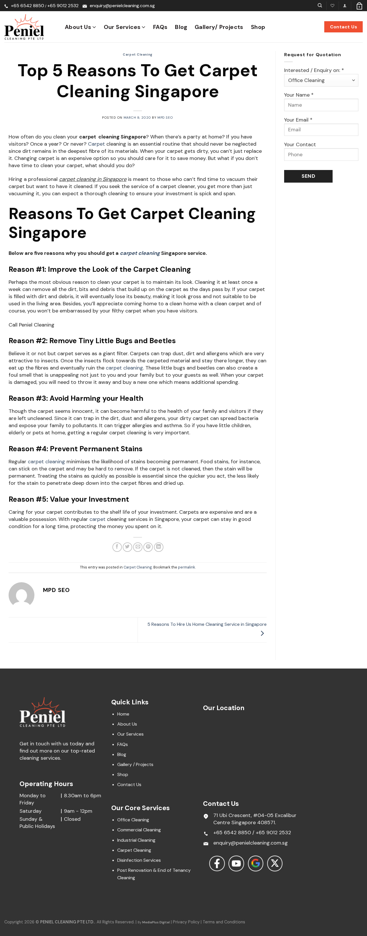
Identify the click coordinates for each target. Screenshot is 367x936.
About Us (78, 27)
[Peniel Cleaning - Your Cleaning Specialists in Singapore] (30, 27)
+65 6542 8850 (27, 6)
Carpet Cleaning (137, 54)
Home (123, 714)
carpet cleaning (46, 461)
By (154, 922)
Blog (181, 27)
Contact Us (129, 784)
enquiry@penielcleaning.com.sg (122, 6)
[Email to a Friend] (137, 547)
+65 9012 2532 (63, 6)
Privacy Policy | (188, 922)
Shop (258, 27)
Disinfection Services (139, 860)
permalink (186, 567)
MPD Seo (165, 118)
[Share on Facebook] (117, 547)
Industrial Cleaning (136, 840)
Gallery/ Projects (219, 27)
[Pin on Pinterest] (148, 547)
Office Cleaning (133, 820)
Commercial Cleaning (139, 830)
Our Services (122, 27)
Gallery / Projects (135, 764)
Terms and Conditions (224, 922)
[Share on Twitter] (127, 547)
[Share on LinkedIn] (158, 547)
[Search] (320, 5)
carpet (97, 519)
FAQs (160, 27)
